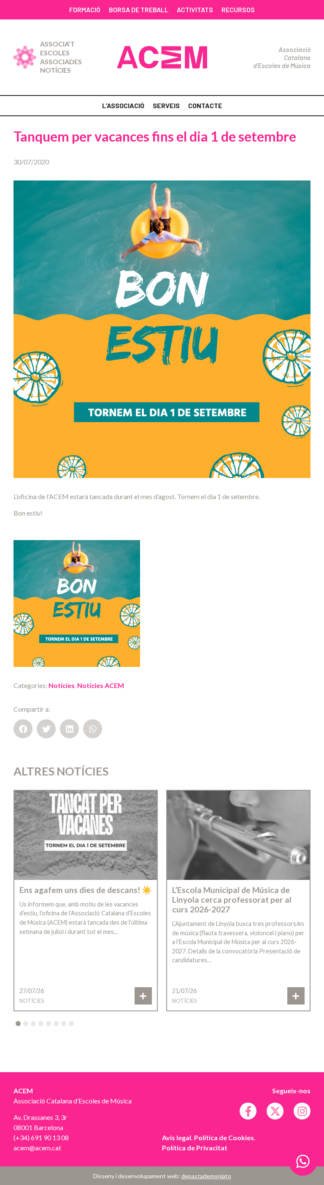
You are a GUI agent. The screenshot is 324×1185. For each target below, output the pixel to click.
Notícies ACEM (100, 685)
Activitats (195, 9)
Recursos (238, 9)
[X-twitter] (275, 1111)
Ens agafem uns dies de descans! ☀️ (85, 890)
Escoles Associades (61, 57)
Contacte (205, 105)
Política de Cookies (224, 1137)
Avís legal (176, 1137)
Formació (84, 9)
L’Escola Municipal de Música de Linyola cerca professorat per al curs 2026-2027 (232, 899)
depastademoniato (206, 1176)
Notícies (55, 70)
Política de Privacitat (194, 1148)
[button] (23, 728)
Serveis (166, 105)
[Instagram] (302, 1111)
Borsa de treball (138, 9)
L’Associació (123, 105)
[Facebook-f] (248, 1111)
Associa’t (57, 44)
